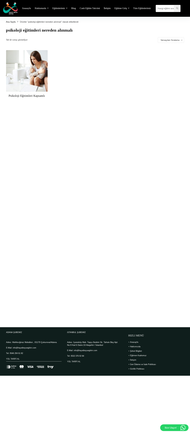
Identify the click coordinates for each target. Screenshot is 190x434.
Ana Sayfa (11, 22)
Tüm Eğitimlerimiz (142, 8)
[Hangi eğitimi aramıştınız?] (177, 8)
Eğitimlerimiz (58, 8)
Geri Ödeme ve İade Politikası (143, 364)
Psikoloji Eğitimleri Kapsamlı (27, 95)
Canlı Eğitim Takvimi (90, 8)
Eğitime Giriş (120, 8)
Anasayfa (26, 8)
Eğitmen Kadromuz (138, 355)
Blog (73, 8)
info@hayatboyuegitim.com (24, 348)
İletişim (107, 8)
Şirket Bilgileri (136, 351)
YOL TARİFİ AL (12, 359)
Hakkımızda (40, 8)
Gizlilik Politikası (137, 369)
